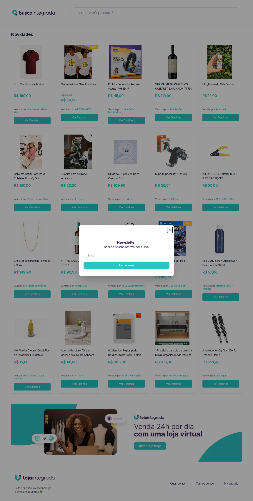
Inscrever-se (126, 265)
